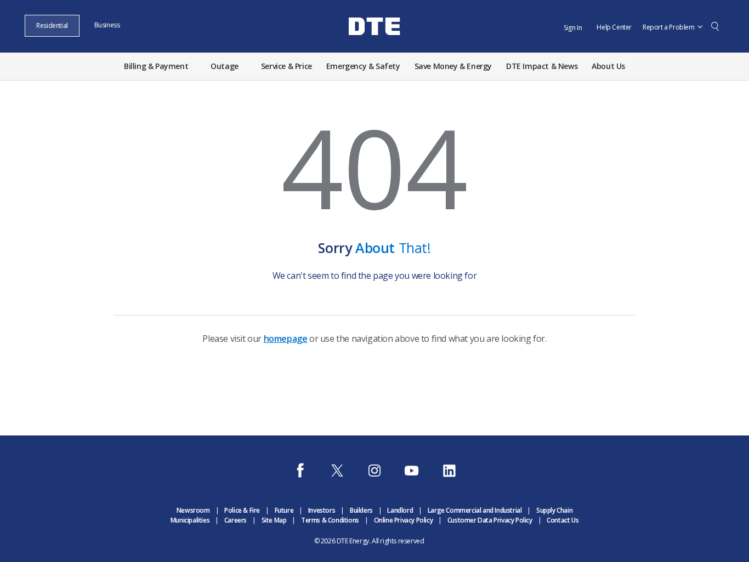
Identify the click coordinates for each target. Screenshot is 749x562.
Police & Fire (242, 510)
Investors (321, 510)
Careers (235, 520)
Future (284, 510)
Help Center (614, 27)
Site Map (274, 520)
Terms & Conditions (330, 520)
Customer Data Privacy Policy (489, 520)
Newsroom (193, 510)
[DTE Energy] (374, 45)
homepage (286, 338)
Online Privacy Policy (403, 520)
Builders (361, 510)
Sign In (573, 27)
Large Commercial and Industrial (475, 510)
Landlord (400, 510)
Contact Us (562, 520)
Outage (225, 66)
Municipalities (190, 520)
